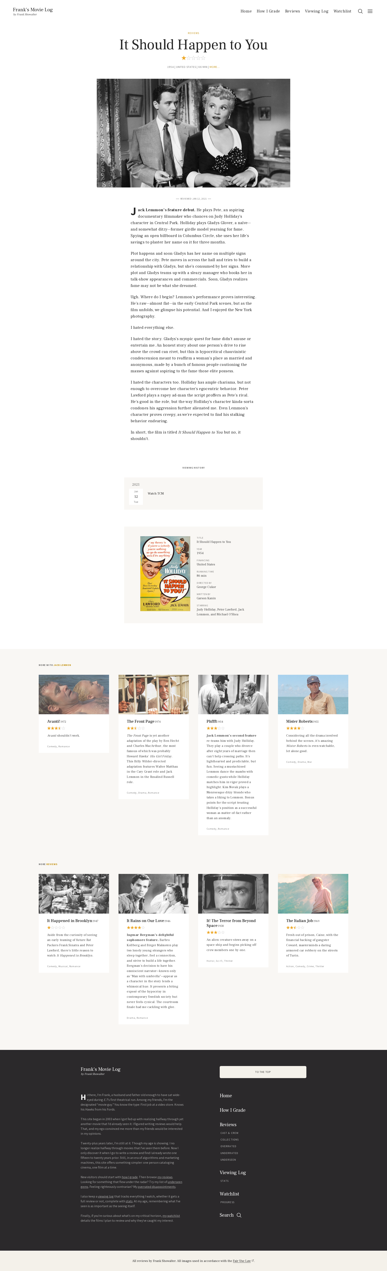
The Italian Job (302, 920)
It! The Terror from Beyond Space (231, 923)
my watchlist (171, 1216)
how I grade (130, 1177)
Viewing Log (317, 11)
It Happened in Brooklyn (72, 920)
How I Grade (268, 11)
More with (55, 665)
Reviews (292, 11)
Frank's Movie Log (33, 9)
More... (215, 67)
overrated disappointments (157, 1187)
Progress (227, 1202)
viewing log (106, 1196)
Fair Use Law (242, 1261)
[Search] (360, 11)
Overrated (228, 1146)
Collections (230, 1139)
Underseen (228, 1159)
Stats (225, 1180)
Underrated (229, 1153)
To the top (263, 1072)
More (48, 864)
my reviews (165, 1177)
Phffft (215, 721)
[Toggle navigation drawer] (370, 11)
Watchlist (343, 11)
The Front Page (144, 721)
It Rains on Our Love (149, 920)
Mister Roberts (302, 721)
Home (246, 11)
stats (129, 1201)
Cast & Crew (229, 1132)
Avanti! (56, 721)
